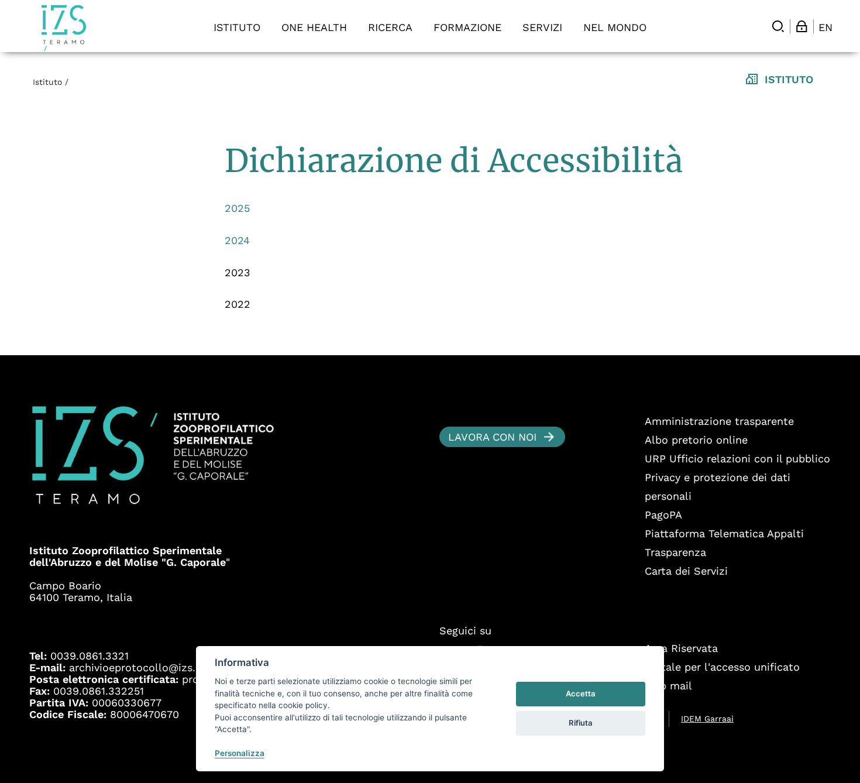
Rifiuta (581, 722)
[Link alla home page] (63, 28)
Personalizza (239, 753)
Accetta (581, 693)
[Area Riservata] (801, 26)
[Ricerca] (778, 26)
